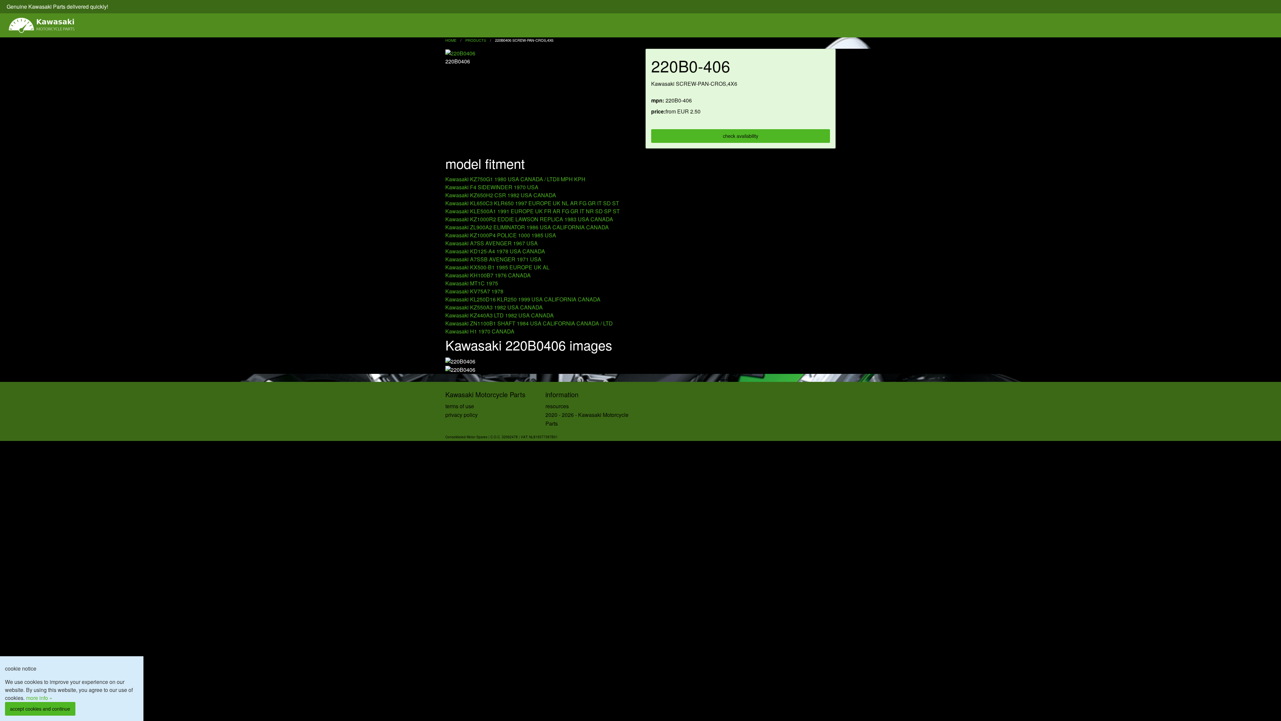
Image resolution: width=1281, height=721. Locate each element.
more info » (39, 698)
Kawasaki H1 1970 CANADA (479, 331)
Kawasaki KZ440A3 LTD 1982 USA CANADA (499, 315)
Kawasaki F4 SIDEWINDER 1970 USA (491, 187)
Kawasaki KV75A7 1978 (474, 291)
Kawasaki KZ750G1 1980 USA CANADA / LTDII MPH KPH (515, 179)
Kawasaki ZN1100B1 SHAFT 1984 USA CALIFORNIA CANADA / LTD (529, 323)
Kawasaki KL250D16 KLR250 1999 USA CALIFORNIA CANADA (522, 299)
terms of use (459, 406)
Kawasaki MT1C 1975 (471, 283)
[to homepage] (42, 25)
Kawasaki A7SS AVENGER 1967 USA (491, 243)
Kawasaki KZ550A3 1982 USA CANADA (494, 307)
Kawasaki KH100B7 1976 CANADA (488, 275)
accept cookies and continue (40, 708)
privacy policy (461, 415)
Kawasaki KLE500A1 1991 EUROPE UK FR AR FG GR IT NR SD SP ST (532, 211)
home (450, 40)
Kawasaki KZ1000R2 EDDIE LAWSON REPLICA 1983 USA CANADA (529, 219)
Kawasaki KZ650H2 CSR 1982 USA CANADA (500, 195)
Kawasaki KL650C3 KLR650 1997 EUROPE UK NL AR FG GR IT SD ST (532, 203)
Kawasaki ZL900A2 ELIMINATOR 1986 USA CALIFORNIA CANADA (527, 227)
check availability (740, 135)
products (475, 40)
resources (557, 406)
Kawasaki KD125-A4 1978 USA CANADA (495, 251)
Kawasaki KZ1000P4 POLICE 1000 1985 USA (500, 235)
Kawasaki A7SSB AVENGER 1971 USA (493, 259)
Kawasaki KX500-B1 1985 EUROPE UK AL (497, 267)
